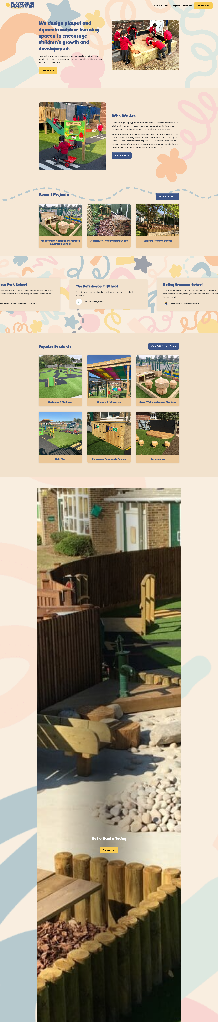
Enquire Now (203, 5)
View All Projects (167, 196)
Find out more (122, 155)
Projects (176, 5)
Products (187, 5)
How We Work (161, 5)
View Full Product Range (163, 346)
